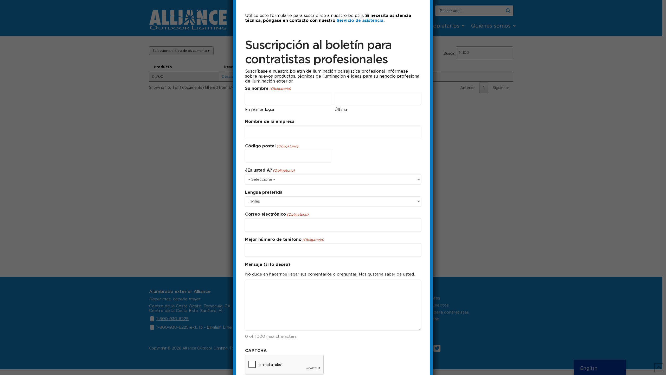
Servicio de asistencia (360, 20)
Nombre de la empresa (269, 121)
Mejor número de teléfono (284, 239)
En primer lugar (260, 109)
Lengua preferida (264, 192)
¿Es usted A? (270, 170)
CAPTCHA (256, 350)
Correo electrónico (277, 214)
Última (341, 109)
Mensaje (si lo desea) (267, 264)
